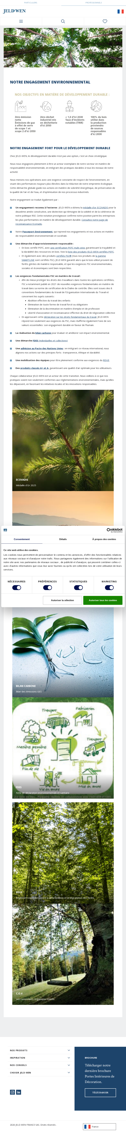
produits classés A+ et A (34, 368)
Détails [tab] (63, 539)
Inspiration (17, 1057)
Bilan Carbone (26, 686)
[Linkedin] (18, 1092)
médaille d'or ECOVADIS (95, 207)
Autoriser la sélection (62, 600)
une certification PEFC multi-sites (67, 247)
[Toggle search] (63, 21)
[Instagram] (12, 1092)
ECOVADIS (22, 479)
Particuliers (30, 2)
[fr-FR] (121, 11)
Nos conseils (18, 1065)
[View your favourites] (105, 21)
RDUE (106, 360)
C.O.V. (19, 993)
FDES (35, 340)
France (95, 1126)
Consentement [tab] (22, 539)
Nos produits (18, 1050)
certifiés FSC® (63, 255)
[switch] (47, 587)
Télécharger (100, 1092)
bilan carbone (43, 332)
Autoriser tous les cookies (103, 600)
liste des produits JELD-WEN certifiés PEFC (91, 251)
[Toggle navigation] (21, 21)
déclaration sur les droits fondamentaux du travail (70, 316)
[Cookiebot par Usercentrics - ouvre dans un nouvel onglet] (109, 530)
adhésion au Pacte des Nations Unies (42, 348)
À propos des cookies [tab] (104, 539)
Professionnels (94, 2)
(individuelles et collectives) (53, 340)
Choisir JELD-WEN (20, 1072)
